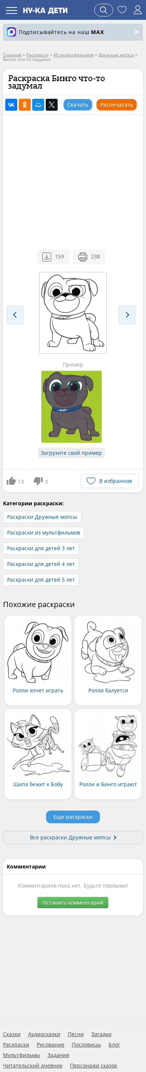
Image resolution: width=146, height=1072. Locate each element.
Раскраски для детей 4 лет (41, 563)
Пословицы (86, 1044)
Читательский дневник (33, 1065)
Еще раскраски (73, 816)
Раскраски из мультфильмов (43, 532)
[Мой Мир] (38, 105)
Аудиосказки (44, 1034)
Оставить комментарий (72, 902)
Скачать (77, 104)
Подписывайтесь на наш (61, 32)
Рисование (50, 1044)
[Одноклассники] (25, 105)
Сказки (12, 1034)
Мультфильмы (21, 1055)
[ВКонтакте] (11, 105)
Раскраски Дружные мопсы (42, 516)
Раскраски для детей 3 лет (41, 548)
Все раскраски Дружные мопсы (70, 837)
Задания (58, 1055)
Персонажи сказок (93, 1065)
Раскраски (16, 1044)
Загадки (101, 1034)
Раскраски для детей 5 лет (41, 579)
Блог (114, 1044)
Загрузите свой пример (71, 452)
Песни (76, 1034)
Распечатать (116, 104)
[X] (52, 105)
